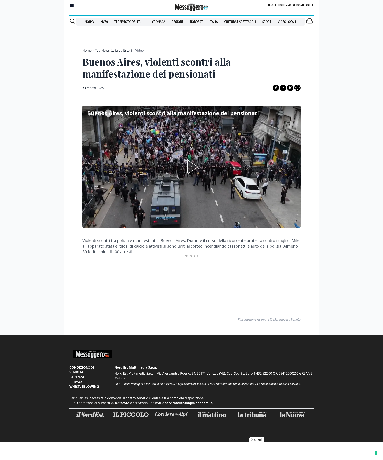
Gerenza (76, 377)
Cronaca (158, 22)
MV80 (104, 22)
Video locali (287, 22)
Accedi (309, 5)
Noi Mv (89, 22)
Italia (213, 22)
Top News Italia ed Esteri (113, 50)
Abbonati (298, 5)
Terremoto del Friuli (130, 22)
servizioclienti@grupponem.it (188, 403)
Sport (266, 22)
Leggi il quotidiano (279, 5)
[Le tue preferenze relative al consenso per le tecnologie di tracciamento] (376, 453)
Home (87, 50)
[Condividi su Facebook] (276, 88)
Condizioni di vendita (81, 369)
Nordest (196, 22)
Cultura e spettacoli (240, 22)
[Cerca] (72, 21)
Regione (178, 22)
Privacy (76, 382)
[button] (191, 167)
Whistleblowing (84, 386)
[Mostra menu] (71, 5)
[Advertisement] (191, 35)
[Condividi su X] (290, 88)
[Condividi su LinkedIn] (283, 88)
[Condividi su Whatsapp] (297, 88)
